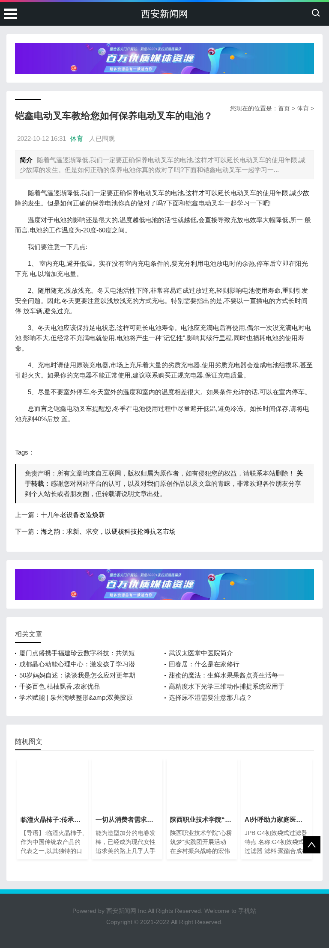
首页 (284, 108)
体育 (303, 108)
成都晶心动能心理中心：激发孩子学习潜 (77, 664)
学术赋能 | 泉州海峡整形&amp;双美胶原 (76, 697)
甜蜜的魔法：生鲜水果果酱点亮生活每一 (226, 675)
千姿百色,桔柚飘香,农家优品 (59, 686)
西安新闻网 (164, 14)
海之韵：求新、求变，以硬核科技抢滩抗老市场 (108, 531)
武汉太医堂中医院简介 (201, 653)
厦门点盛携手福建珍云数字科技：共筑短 (77, 653)
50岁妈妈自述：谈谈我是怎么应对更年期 (77, 675)
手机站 (247, 910)
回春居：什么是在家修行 (204, 664)
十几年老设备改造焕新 (73, 514)
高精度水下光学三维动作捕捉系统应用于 (226, 686)
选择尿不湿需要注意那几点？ (210, 697)
